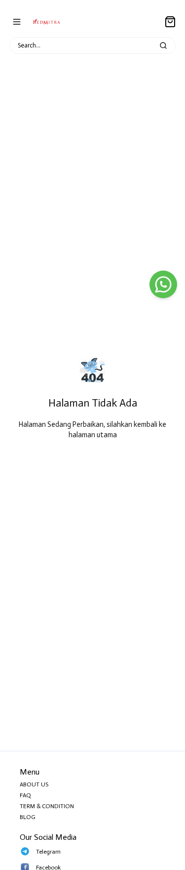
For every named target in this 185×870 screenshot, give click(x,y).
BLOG (28, 817)
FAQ (25, 795)
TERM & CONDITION (47, 806)
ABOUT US (34, 784)
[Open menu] (17, 22)
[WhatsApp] (163, 284)
